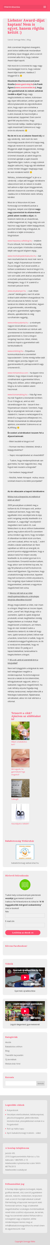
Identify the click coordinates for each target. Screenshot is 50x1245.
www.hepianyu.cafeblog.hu (20, 240)
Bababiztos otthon (13, 1046)
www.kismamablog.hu (17, 394)
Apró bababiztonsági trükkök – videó (24, 1133)
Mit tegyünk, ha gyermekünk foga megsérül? (18, 772)
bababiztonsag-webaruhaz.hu (25, 863)
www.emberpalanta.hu (18, 322)
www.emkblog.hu (15, 351)
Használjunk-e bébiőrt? (20, 824)
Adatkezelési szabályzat (16, 1169)
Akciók (8, 1042)
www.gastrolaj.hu (24, 84)
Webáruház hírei (12, 1063)
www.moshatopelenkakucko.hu (22, 256)
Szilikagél (14, 799)
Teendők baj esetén (14, 1055)
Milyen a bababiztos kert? (19, 743)
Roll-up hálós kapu (15, 1128)
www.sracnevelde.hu (25, 87)
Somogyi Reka (19, 40)
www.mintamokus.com (18, 372)
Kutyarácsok (12, 1110)
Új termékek (10, 1059)
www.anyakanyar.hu (17, 291)
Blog (29, 40)
